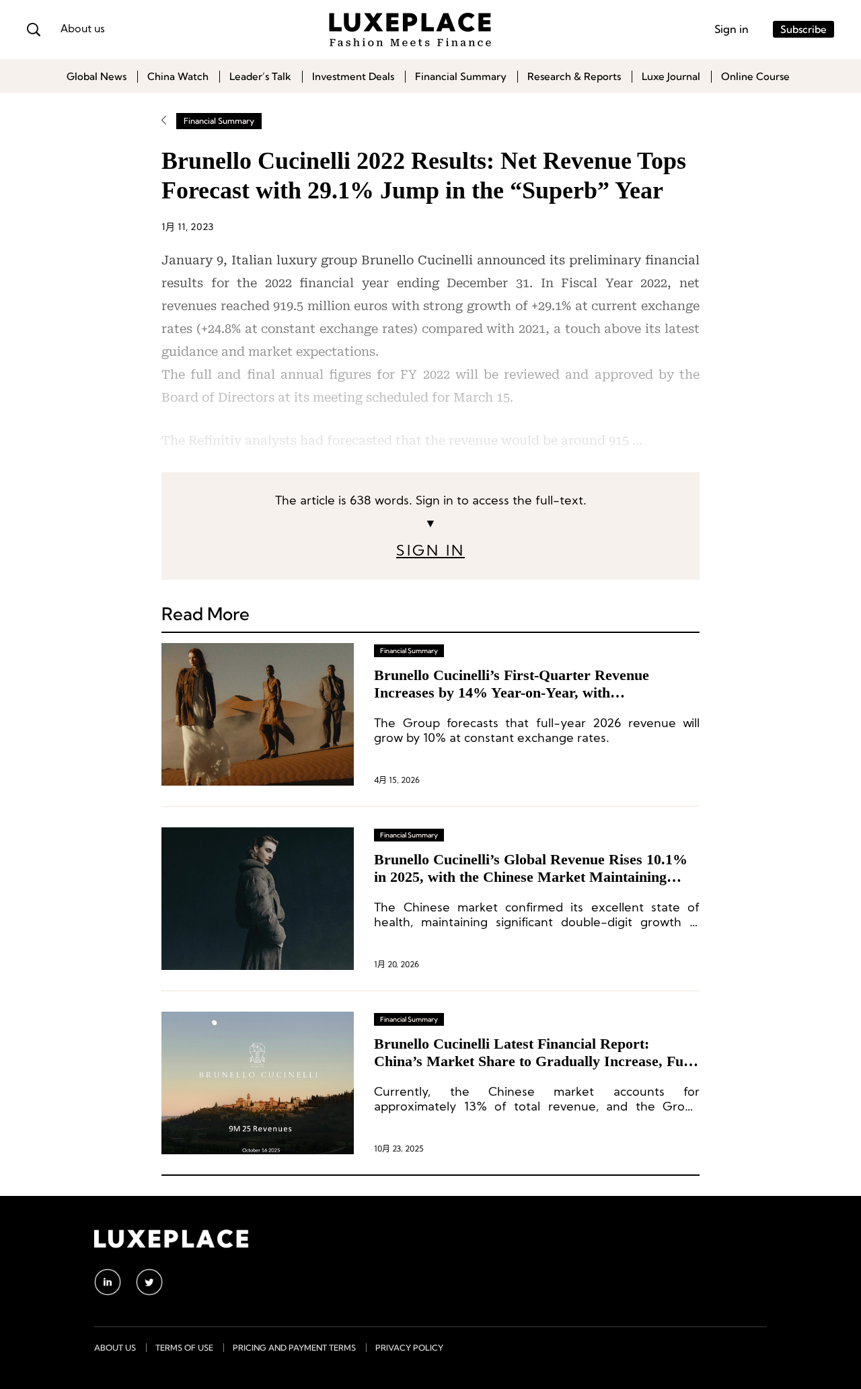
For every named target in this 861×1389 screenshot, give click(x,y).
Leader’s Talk (260, 76)
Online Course (755, 76)
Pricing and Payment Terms (294, 1347)
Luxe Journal (671, 76)
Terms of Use (184, 1347)
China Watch (178, 76)
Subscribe (803, 29)
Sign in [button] (731, 29)
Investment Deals (353, 76)
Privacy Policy (409, 1347)
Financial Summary (461, 76)
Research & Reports (574, 76)
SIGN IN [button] (430, 552)
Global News (96, 76)
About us (83, 29)
